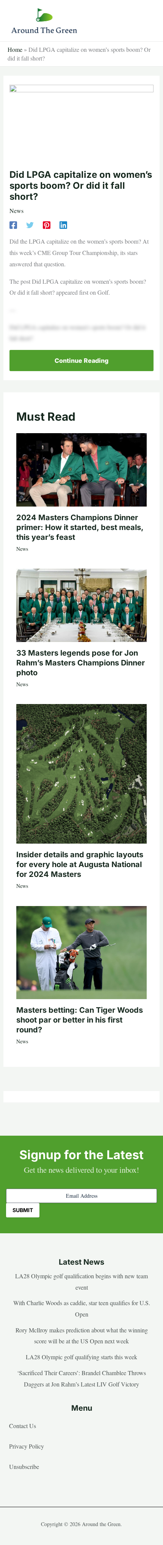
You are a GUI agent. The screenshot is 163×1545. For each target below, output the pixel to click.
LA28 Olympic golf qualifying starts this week (81, 1357)
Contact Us (22, 1426)
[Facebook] (13, 224)
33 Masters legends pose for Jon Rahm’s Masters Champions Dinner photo (80, 662)
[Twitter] (30, 224)
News (16, 210)
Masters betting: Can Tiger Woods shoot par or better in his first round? (79, 1020)
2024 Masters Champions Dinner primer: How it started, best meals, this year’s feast (79, 527)
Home (15, 49)
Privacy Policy (26, 1446)
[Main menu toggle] (145, 20)
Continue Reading (81, 360)
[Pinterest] (46, 224)
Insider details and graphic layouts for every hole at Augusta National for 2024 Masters (79, 864)
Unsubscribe (24, 1466)
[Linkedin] (63, 224)
